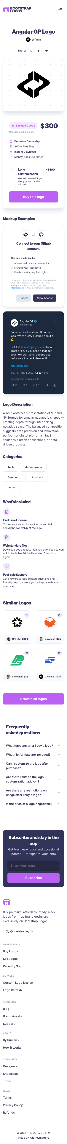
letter (11, 487)
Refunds (9, 1112)
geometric (14, 477)
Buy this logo (33, 197)
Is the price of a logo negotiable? (29, 804)
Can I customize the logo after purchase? (27, 766)
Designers (10, 1066)
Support (9, 1023)
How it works (12, 1047)
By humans (11, 1040)
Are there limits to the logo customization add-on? (25, 779)
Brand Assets (12, 1016)
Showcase (10, 1074)
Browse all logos (33, 699)
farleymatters (40, 1137)
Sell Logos (10, 959)
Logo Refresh (12, 990)
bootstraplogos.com (33, 347)
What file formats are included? (28, 754)
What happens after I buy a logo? (29, 745)
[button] (31, 50)
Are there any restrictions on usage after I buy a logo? (26, 792)
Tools (7, 1081)
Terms (7, 1097)
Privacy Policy (13, 1105)
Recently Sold (12, 966)
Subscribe (33, 878)
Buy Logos (10, 951)
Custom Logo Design (18, 982)
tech (11, 467)
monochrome (33, 467)
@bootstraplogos (21, 931)
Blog (6, 1009)
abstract (37, 477)
